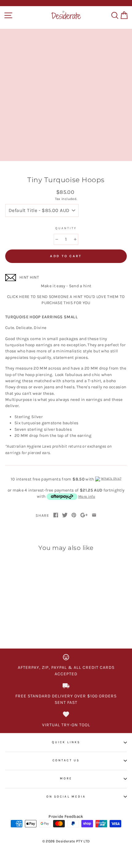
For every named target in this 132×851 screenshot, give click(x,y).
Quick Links (66, 742)
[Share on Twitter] (65, 515)
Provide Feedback (66, 816)
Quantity (66, 228)
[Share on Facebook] (55, 515)
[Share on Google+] (84, 515)
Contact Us (66, 760)
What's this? (111, 478)
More (66, 778)
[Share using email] (94, 515)
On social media (66, 796)
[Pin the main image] (74, 515)
